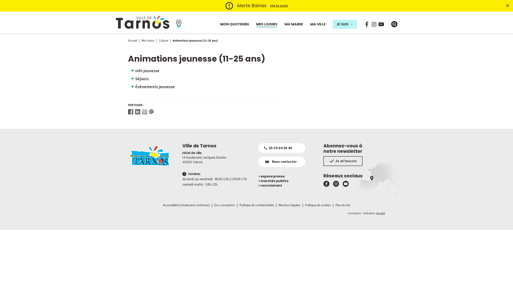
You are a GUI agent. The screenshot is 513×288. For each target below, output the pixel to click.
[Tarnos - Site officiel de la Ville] (143, 22)
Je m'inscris (346, 161)
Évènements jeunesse (155, 87)
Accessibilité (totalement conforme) (186, 205)
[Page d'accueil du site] (153, 155)
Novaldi (380, 213)
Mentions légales (289, 205)
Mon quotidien (234, 24)
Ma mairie (294, 24)
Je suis (342, 24)
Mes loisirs (266, 24)
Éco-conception (224, 205)
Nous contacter (284, 161)
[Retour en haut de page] (504, 279)
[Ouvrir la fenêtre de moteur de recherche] (394, 24)
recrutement (270, 185)
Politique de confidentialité (256, 205)
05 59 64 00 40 (280, 148)
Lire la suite (279, 6)
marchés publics (273, 181)
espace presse (271, 176)
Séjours (142, 79)
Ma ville (318, 24)
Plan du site (342, 205)
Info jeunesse (147, 71)
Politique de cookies (318, 205)
